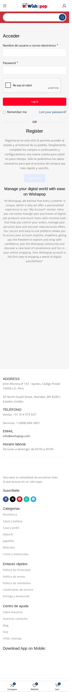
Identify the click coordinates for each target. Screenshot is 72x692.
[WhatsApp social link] (26, 499)
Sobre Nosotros (13, 612)
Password (10, 63)
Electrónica (10, 514)
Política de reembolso (17, 583)
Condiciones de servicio (18, 589)
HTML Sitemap (12, 638)
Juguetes (8, 541)
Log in (34, 101)
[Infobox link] (15, 379)
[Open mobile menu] (5, 6)
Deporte (8, 534)
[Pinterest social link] (19, 499)
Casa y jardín (11, 528)
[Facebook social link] (6, 499)
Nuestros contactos (15, 618)
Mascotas (9, 547)
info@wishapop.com (16, 436)
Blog (5, 625)
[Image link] (22, 468)
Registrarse (34, 178)
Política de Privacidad (16, 570)
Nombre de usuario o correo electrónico (30, 45)
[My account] (64, 6)
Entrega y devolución (16, 596)
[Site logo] (34, 5)
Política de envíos (14, 576)
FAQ (5, 632)
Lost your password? (52, 112)
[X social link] (13, 499)
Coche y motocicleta (15, 554)
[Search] (62, 17)
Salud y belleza (12, 521)
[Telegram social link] (33, 499)
